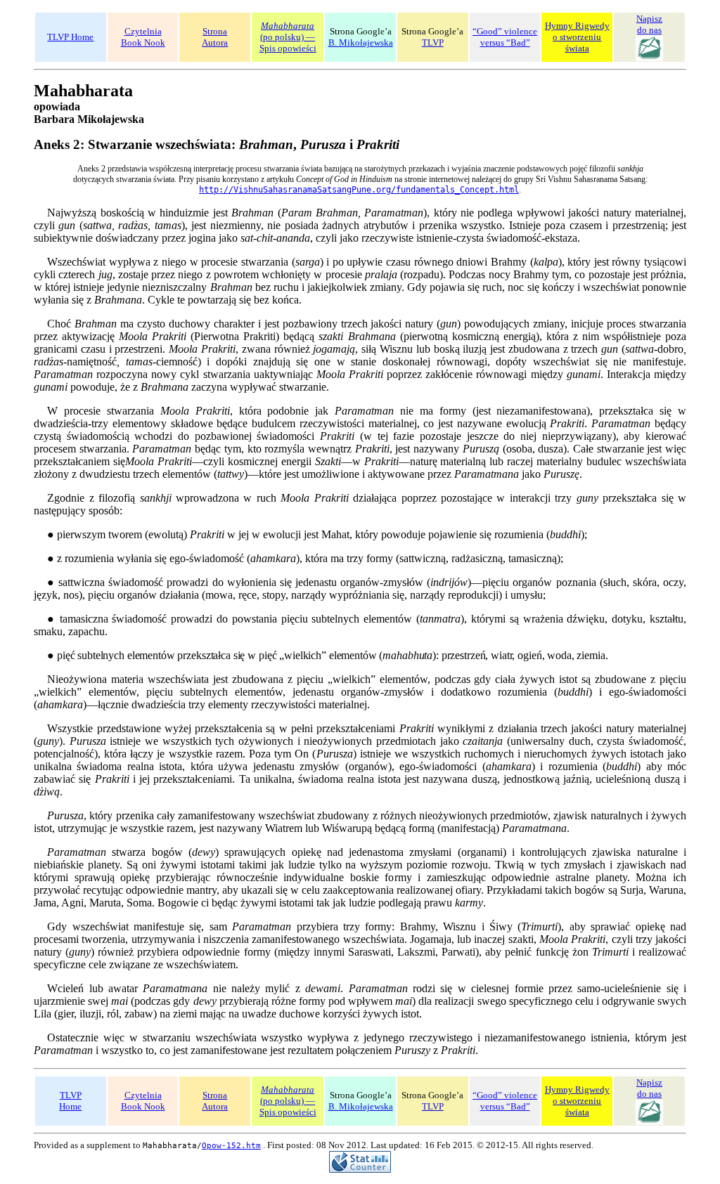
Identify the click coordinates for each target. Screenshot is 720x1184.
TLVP (433, 42)
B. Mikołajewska (360, 42)
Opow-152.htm (231, 1145)
